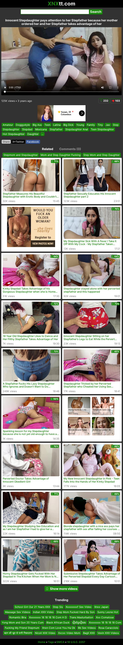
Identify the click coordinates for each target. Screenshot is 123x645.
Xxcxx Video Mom (69, 633)
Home (41, 641)
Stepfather (56, 129)
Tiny (100, 124)
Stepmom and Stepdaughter (21, 155)
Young (80, 124)
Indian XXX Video (43, 612)
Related (47, 149)
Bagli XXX (89, 633)
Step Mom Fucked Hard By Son (75, 612)
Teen (47, 124)
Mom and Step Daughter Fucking (61, 155)
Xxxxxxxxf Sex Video (78, 606)
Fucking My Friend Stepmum (22, 627)
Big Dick (68, 124)
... (42, 133)
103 (117, 100)
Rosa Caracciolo (108, 627)
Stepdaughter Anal (76, 129)
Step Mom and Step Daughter (101, 155)
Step (116, 124)
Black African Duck (58, 622)
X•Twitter (18, 141)
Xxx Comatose (105, 617)
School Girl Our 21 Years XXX (32, 606)
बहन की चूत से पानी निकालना (18, 633)
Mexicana (41, 129)
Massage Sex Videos (17, 612)
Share (6, 141)
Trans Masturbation (81, 617)
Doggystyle (23, 124)
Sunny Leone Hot (107, 612)
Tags (51, 641)
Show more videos (64, 589)
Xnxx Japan (101, 606)
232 (105, 100)
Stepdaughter (11, 129)
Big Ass (37, 124)
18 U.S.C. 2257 (76, 641)
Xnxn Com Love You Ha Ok (58, 627)
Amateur (8, 124)
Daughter (33, 133)
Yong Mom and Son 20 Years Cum (23, 622)
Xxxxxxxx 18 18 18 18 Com (105, 622)
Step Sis (58, 606)
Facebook (33, 141)
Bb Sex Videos (87, 627)
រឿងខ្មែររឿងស (79, 622)
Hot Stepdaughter (14, 133)
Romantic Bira (17, 617)
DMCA (60, 641)
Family (91, 124)
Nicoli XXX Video (45, 633)
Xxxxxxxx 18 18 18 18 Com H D (48, 617)
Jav (108, 124)
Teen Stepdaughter (102, 129)
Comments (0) (70, 149)
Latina (57, 124)
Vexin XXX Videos (108, 633)
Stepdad (27, 129)
